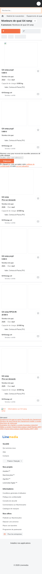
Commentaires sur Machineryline (14, 505)
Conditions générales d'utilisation (14, 493)
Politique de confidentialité (12, 497)
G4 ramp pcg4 (8, 70)
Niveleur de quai (6, 421)
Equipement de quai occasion (11, 419)
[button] (38, 3)
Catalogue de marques (11, 508)
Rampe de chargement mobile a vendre (26, 421)
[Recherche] (39, 10)
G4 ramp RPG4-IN (9, 312)
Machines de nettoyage (8, 423)
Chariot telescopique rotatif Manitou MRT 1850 (21, 429)
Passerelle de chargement (31, 419)
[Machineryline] (2, 16)
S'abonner (7, 161)
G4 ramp (5, 197)
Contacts (6, 456)
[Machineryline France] (15, 3)
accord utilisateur (22, 166)
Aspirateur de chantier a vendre (11, 425)
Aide (4, 452)
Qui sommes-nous (9, 448)
